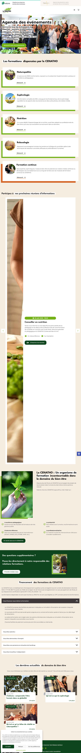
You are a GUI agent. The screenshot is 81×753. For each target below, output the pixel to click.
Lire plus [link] (32, 700)
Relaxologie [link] (23, 142)
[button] (75, 10)
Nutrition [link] (21, 118)
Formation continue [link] (26, 165)
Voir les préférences (34, 746)
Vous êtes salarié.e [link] (9, 632)
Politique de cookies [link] (21, 750)
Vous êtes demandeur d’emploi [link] (13, 638)
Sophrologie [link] (23, 95)
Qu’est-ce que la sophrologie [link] (57, 696)
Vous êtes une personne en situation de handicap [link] (19, 645)
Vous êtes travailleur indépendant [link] (14, 652)
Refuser (20, 746)
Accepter (8, 746)
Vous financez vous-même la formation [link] (16, 601)
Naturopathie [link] (24, 72)
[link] (79, 454)
